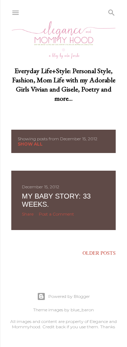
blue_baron (82, 309)
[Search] (111, 11)
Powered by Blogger (69, 296)
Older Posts (99, 252)
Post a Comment (56, 214)
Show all (30, 144)
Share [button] (28, 214)
